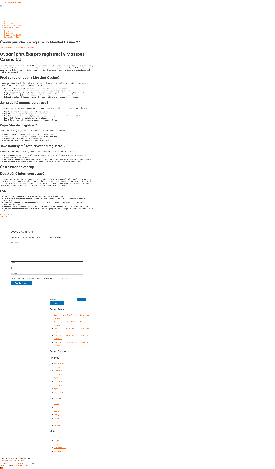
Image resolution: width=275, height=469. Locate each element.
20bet (56, 404)
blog (55, 407)
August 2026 (59, 363)
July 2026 (58, 367)
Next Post (4, 216)
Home (6, 21)
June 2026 (58, 371)
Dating (56, 415)
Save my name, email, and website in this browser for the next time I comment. (44, 278)
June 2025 (58, 381)
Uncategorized (20, 47)
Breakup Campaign (11, 27)
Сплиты (57, 425)
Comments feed (60, 448)
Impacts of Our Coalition (13, 25)
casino (56, 411)
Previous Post (6, 214)
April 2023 (58, 389)
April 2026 (58, 378)
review (56, 418)
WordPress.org (60, 451)
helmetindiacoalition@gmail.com (12, 460)
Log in (56, 441)
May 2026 (58, 374)
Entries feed (58, 444)
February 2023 (59, 392)
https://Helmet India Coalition (11, 3)
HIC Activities (9, 23)
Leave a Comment (7, 47)
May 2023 (58, 385)
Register (57, 437)
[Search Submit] (81, 299)
